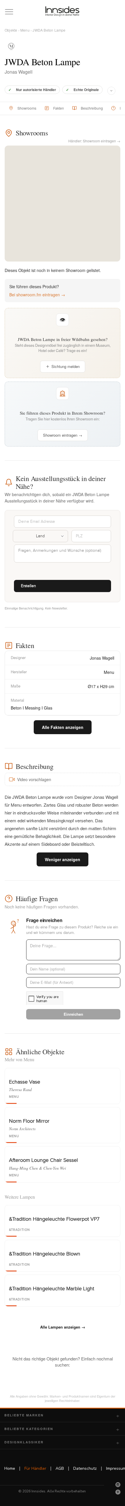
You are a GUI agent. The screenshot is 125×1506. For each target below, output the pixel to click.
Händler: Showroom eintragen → (94, 140)
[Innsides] (63, 11)
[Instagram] (118, 1484)
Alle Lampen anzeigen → (62, 1327)
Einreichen (73, 1014)
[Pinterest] (118, 1492)
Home (9, 1468)
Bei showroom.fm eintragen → (37, 294)
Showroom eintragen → (62, 435)
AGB (60, 1468)
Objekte (11, 30)
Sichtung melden (65, 366)
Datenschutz (85, 1468)
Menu (25, 30)
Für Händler (35, 1468)
